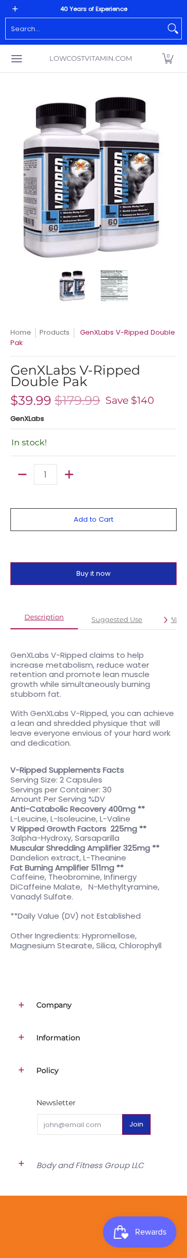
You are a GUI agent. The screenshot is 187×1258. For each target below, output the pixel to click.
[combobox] (85, 28)
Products (54, 332)
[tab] (44, 620)
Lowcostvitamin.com (90, 58)
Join (136, 1124)
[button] (168, 58)
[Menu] (16, 58)
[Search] (173, 28)
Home (20, 332)
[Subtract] (22, 474)
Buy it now (93, 573)
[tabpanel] (93, 794)
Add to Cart (93, 519)
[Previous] (17, 176)
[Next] (169, 176)
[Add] (69, 474)
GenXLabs (27, 418)
